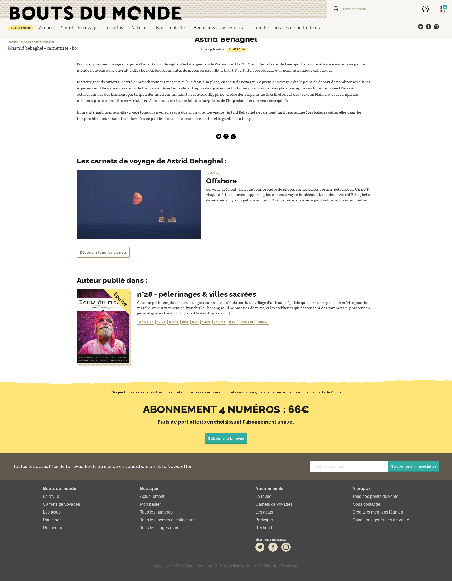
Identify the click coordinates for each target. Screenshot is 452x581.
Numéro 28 (237, 49)
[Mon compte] (425, 9)
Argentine (145, 322)
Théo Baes (290, 565)
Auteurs (26, 42)
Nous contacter (171, 27)
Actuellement (21, 28)
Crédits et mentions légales (377, 512)
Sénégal (262, 322)
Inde (185, 322)
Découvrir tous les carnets (103, 252)
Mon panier (150, 504)
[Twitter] (420, 27)
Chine (161, 322)
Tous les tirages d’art (159, 528)
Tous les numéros (156, 512)
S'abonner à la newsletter (413, 466)
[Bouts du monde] (163, 9)
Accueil (46, 27)
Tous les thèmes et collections (167, 520)
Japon (206, 322)
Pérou (232, 322)
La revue (51, 496)
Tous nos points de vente (375, 496)
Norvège (213, 172)
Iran (195, 322)
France (173, 322)
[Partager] (233, 136)
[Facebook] (428, 27)
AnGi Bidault (264, 565)
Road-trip (246, 322)
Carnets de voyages (61, 504)
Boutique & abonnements (218, 27)
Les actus (114, 27)
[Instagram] (436, 27)
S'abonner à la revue (226, 438)
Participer (140, 27)
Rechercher (54, 528)
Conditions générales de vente (380, 520)
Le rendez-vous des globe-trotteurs (285, 27)
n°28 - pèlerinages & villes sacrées (196, 294)
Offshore (221, 181)
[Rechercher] (336, 9)
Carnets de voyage (79, 27)
